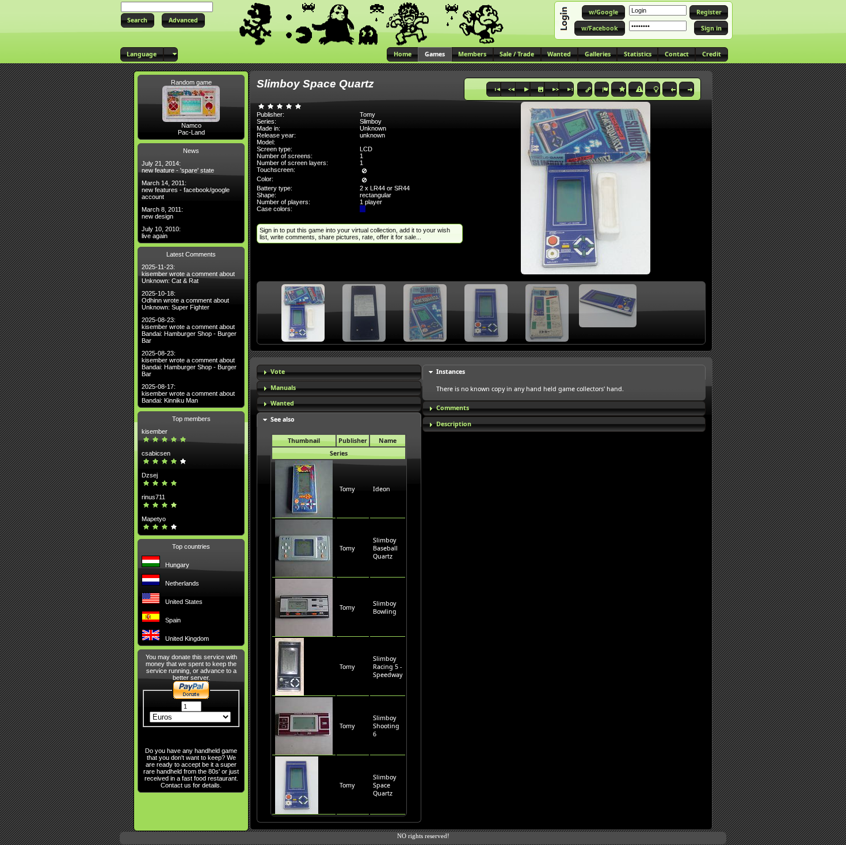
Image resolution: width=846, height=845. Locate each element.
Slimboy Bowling (385, 607)
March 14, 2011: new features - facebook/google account (186, 189)
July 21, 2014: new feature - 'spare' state (178, 167)
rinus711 (153, 497)
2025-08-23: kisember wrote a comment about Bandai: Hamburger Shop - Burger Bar (189, 330)
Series (339, 453)
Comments (452, 408)
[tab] (339, 372)
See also (282, 419)
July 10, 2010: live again (161, 232)
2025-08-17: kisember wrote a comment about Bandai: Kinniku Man (188, 393)
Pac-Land (191, 132)
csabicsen (156, 453)
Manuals (283, 388)
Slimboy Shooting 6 (386, 726)
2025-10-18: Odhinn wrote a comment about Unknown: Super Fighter (185, 300)
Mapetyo (154, 518)
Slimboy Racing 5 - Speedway (387, 667)
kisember (154, 431)
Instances (450, 372)
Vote (277, 372)
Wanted (282, 403)
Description (453, 424)
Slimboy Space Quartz (384, 785)
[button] (137, 20)
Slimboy (371, 121)
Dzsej (150, 475)
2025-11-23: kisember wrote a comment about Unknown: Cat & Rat (188, 273)
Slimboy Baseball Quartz (385, 548)
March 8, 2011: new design (162, 213)
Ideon (381, 489)
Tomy (347, 489)
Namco (191, 125)
